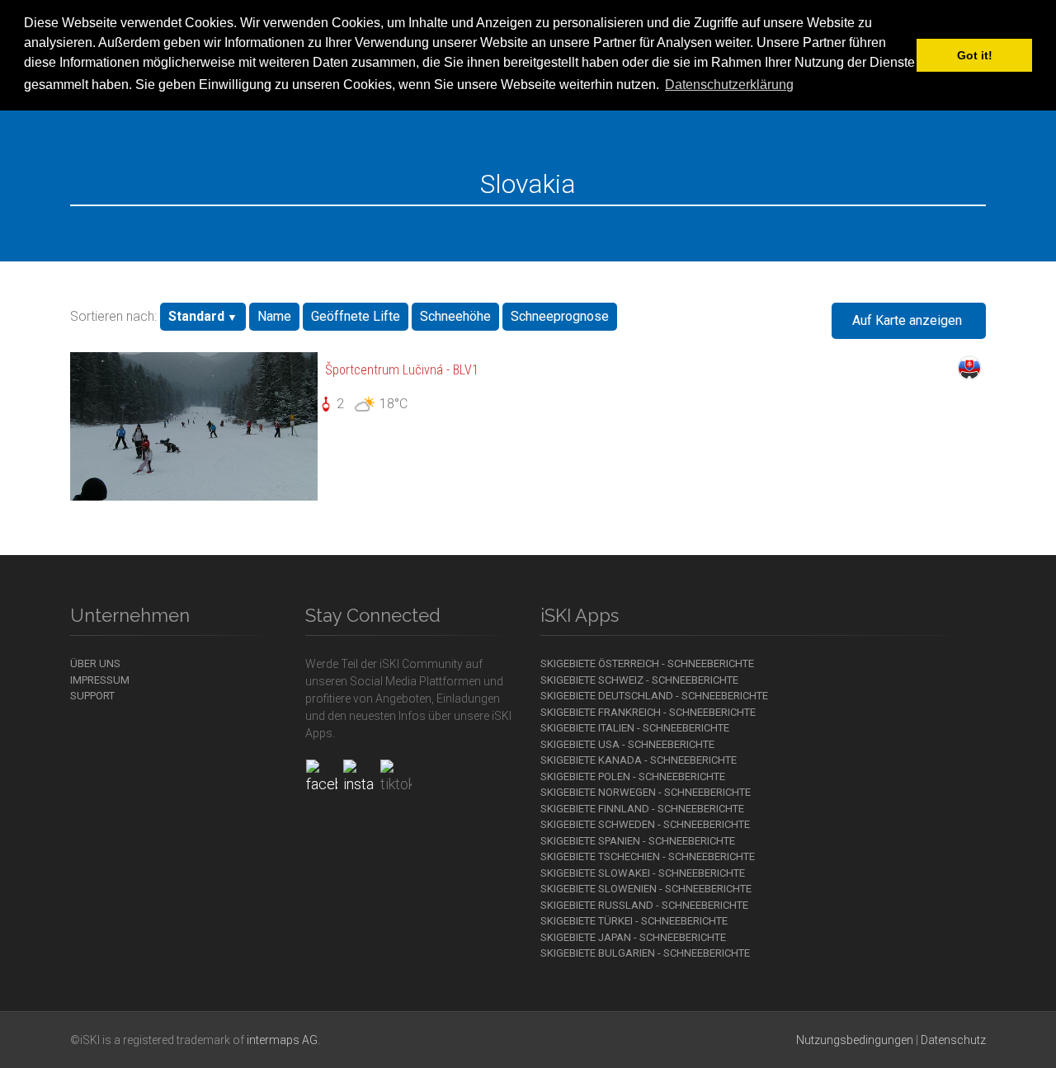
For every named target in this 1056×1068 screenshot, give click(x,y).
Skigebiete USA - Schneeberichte (627, 744)
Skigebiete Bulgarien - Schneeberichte (645, 953)
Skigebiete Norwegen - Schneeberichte (645, 792)
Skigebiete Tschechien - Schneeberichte (647, 856)
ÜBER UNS (95, 663)
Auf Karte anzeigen (907, 320)
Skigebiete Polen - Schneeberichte (632, 776)
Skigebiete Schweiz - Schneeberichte (639, 680)
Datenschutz (953, 1040)
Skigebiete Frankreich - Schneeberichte (648, 712)
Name (274, 316)
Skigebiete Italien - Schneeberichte (634, 728)
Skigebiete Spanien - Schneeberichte (637, 841)
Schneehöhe (455, 316)
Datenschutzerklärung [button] (729, 85)
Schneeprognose (560, 316)
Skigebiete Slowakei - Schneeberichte (642, 873)
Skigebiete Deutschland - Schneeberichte (654, 695)
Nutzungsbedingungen (854, 1040)
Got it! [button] (974, 55)
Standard (196, 316)
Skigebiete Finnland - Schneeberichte (642, 808)
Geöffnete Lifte (355, 316)
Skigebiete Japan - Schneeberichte (633, 937)
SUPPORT (92, 695)
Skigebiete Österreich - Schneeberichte (647, 663)
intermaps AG (282, 1040)
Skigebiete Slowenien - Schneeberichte (646, 888)
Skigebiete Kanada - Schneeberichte (638, 760)
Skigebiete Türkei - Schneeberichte (634, 921)
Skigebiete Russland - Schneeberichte (644, 905)
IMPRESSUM (100, 680)
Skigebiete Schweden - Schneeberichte (645, 824)
